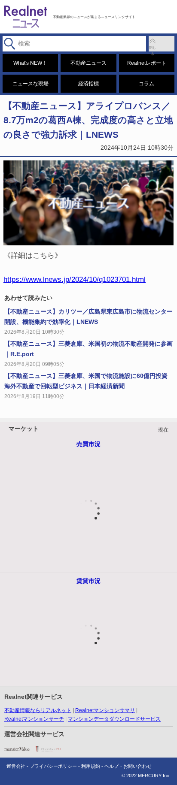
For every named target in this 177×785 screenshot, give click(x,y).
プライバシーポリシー (53, 766)
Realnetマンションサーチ (34, 719)
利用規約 (90, 766)
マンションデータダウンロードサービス (114, 719)
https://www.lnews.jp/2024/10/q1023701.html (74, 279)
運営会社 (15, 766)
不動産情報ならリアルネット (37, 710)
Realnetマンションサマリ (105, 710)
